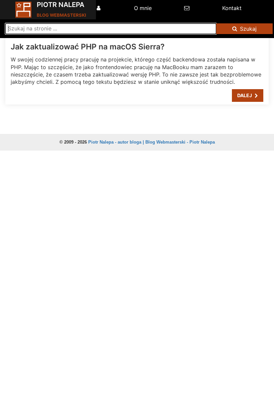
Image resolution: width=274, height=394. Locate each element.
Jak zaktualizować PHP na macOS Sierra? (88, 46)
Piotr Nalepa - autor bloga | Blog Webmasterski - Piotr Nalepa (151, 142)
